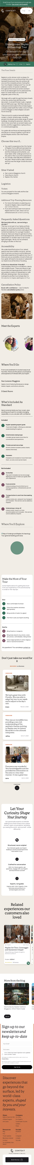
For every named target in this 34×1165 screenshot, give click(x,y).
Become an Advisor (8, 1138)
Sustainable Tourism (21, 1121)
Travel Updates (7, 1136)
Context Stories (12, 207)
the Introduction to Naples (15, 277)
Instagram (18, 1136)
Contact (5, 1140)
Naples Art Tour (24, 278)
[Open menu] (29, 11)
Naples (23, 39)
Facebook (18, 1131)
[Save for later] (27, 927)
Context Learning (23, 213)
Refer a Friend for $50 (9, 1117)
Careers (18, 1124)
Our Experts (19, 1119)
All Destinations (12, 39)
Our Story (18, 1117)
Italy (19, 39)
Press (17, 1126)
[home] (9, 13)
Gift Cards (5, 1121)
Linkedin (18, 1138)
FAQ (4, 1134)
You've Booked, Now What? (8, 1143)
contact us (26, 647)
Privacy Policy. (5, 1059)
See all (7, 1016)
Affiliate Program (7, 1119)
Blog (4, 1131)
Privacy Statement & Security (17, 1153)
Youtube (18, 1140)
